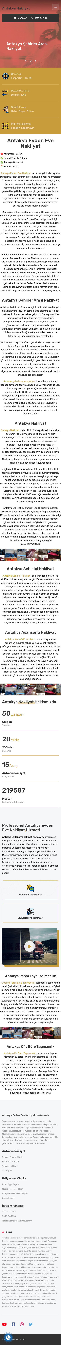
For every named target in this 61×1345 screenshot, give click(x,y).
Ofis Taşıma (7, 1171)
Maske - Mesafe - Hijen (12, 1189)
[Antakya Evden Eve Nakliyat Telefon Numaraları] (8, 1337)
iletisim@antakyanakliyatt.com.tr (17, 1221)
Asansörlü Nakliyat (10, 1161)
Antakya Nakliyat (10, 430)
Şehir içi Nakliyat (9, 1166)
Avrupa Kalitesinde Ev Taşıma (15, 1193)
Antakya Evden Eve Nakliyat (16, 173)
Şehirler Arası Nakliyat (12, 1157)
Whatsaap (22, 18)
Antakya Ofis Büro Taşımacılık (19, 1053)
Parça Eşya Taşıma (10, 1184)
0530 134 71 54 (41, 18)
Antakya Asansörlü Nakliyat (20, 639)
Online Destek (8, 1198)
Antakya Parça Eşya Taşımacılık (18, 982)
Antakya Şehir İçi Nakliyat (17, 575)
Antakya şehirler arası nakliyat (20, 381)
